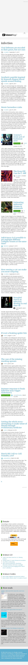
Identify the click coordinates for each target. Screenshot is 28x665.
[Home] (9, 35)
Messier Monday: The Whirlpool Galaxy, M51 (12, 628)
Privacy (24, 652)
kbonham (6, 246)
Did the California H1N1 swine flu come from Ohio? (12, 591)
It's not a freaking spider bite (14, 333)
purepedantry (7, 458)
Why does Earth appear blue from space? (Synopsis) (11, 610)
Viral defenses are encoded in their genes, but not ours (13, 49)
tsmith (25, 143)
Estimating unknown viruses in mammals (18, 205)
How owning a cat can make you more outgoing (14, 270)
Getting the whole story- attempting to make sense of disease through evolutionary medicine (14, 425)
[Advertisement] (14, 16)
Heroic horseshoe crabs (11, 107)
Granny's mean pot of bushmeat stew (18, 138)
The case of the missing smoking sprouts (11, 360)
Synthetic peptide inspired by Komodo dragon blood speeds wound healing (13, 79)
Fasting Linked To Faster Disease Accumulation (14, 560)
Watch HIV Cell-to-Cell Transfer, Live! (11, 455)
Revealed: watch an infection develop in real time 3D (20, 302)
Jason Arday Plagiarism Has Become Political (13, 576)
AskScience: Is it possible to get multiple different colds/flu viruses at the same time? (13, 240)
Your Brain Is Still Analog (8, 562)
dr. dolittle (6, 52)
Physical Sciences (5, 395)
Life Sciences (17, 143)
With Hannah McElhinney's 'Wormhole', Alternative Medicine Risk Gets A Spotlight (13, 564)
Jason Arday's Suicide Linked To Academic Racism (15, 578)
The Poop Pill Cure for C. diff (19, 172)
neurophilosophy (18, 395)
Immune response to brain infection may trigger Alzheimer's (13, 391)
